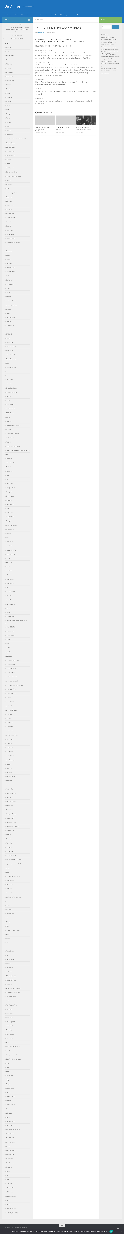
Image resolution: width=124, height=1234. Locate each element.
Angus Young (10, 80)
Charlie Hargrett (10, 267)
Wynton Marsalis (11, 1208)
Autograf (8, 114)
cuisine (8, 330)
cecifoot (8, 259)
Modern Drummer (11, 793)
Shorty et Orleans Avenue (13, 1055)
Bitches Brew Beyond (12, 172)
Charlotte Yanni (10, 272)
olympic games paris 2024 (13, 864)
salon (102, 68)
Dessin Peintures (11, 359)
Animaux (8, 89)
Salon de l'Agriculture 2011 (13, 1046)
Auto (7, 110)
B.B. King (8, 122)
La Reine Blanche (11, 668)
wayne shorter (105, 73)
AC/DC (8, 51)
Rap (7, 955)
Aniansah (8, 85)
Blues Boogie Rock (66, 15)
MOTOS (8, 797)
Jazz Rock (8, 608)
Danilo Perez (9, 342)
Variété (8, 1179)
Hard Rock (77, 15)
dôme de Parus (10, 384)
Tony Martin (9, 1159)
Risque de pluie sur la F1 (13, 992)
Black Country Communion (13, 176)
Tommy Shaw (10, 1154)
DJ (6, 375)
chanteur (112, 42)
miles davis (107, 61)
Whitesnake (9, 1192)
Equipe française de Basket (13, 425)
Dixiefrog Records (11, 367)
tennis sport (9, 1125)
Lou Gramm (9, 751)
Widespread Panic (11, 1196)
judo (7, 643)
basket (8, 126)
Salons (8, 1051)
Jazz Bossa (9, 596)
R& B (7, 943)
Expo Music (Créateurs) (12, 434)
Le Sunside (9, 714)
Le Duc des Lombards (12, 681)
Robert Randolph (11, 997)
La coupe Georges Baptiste (13, 660)
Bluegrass (9, 184)
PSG (7, 926)
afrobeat (8, 68)
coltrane (107, 44)
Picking (8, 905)
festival (114, 49)
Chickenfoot (9, 280)
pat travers (103, 66)
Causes (8, 255)
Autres (8, 118)
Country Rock (10, 326)
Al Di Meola (9, 72)
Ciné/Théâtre (10, 284)
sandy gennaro (107, 68)
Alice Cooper (9, 76)
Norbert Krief (10, 851)
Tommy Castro (10, 1150)
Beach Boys (9, 134)
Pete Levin (9, 889)
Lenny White (9, 722)
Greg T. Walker (10, 517)
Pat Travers (9, 884)
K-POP (8, 648)
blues (114, 39)
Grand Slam (9, 513)
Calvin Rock (9, 222)
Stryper (8, 1084)
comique (8, 309)
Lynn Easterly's (10, 760)
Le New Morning (11, 693)
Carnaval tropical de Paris (13, 242)
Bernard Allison (10, 147)
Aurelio (8, 105)
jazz (112, 56)
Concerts (29, 15)
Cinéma (8, 288)
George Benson (10, 488)
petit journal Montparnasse (13, 897)
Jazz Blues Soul (10, 591)
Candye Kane (9, 230)
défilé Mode (9, 350)
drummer (9, 396)
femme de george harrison (107, 49)
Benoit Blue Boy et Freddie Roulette (16, 139)
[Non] (122, 1231)
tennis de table (10, 1121)
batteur (104, 39)
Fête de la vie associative (13, 446)
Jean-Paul (41, 33)
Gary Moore (9, 483)
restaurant (108, 66)
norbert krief (116, 63)
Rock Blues (9, 1009)
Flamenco (9, 458)
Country (8, 321)
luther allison (110, 59)
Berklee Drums (10, 143)
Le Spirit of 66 (10, 702)
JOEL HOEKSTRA (10, 627)
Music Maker (9, 810)
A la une (8, 47)
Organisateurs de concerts (13, 876)
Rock (47, 15)
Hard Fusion (9, 542)
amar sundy (112, 37)
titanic (109, 70)
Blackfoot (8, 180)
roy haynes (115, 66)
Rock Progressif (10, 1021)
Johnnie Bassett (10, 635)
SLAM (8, 1063)
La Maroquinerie (10, 664)
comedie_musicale (11, 305)
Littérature (9, 743)
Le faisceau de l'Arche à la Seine (15, 685)
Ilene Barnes (9, 571)
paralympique (10, 880)
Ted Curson (9, 1109)
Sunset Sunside (10, 1096)
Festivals (8, 442)
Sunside (8, 1100)
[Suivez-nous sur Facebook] (29, 20)
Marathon (9, 768)
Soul (7, 1067)
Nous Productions (11, 855)
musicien (103, 63)
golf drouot (108, 51)
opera (7, 868)
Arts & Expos (8, 15)
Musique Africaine (11, 814)
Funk (7, 475)
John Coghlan (10, 631)
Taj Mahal (105, 70)
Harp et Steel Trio (11, 550)
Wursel (8, 1204)
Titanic (8, 1146)
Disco (7, 363)
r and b (8, 938)
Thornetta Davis (10, 1134)
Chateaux (8, 276)
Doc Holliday (9, 380)
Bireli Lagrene (10, 168)
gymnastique (10, 529)
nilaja (112, 63)
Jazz (36, 15)
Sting (7, 1080)
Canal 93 (8, 226)
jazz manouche (10, 604)
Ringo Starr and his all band (13, 988)
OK (111, 1231)
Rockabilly (9, 1030)
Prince (8, 922)
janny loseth (108, 56)
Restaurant (9, 972)
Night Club (9, 843)
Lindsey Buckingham (12, 735)
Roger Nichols (10, 1034)
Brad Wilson (9, 209)
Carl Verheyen (10, 234)
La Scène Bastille (11, 673)
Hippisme (9, 562)
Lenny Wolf (9, 727)
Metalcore (9, 772)
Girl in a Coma (10, 496)
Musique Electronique (12, 826)
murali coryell (113, 61)
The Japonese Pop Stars (13, 1130)
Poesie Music (10, 913)
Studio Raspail (10, 1088)
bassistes (9, 130)
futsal (7, 479)
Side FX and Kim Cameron (13, 1059)
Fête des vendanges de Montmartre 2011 (18, 450)
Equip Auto (9, 421)
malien (102, 61)
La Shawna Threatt (11, 677)
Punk (7, 934)
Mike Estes (9, 781)
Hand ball (8, 533)
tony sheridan (113, 70)
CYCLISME (9, 334)
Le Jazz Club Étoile (11, 689)
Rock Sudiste (9, 1026)
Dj (6, 371)
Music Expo (9, 805)
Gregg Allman (10, 521)
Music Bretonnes (11, 801)
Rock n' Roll (9, 1017)
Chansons (9, 263)
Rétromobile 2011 (11, 976)
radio (7, 947)
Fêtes (7, 454)
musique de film (10, 818)
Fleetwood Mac (10, 463)
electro (8, 417)
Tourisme (9, 1167)
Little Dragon (9, 747)
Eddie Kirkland (10, 413)
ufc (7, 1175)
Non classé (9, 847)
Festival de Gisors (11, 438)
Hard (7, 537)
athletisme (9, 101)
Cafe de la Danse (11, 218)
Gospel (8, 508)
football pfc (9, 471)
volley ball (9, 1184)
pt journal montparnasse (13, 930)
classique (8, 296)
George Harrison (10, 492)
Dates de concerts (11, 346)
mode (8, 785)
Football (8, 467)
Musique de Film (11, 822)
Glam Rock (9, 500)
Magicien (8, 764)
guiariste (116, 51)
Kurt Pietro (9, 652)
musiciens (109, 63)
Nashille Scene (10, 830)
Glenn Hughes (10, 504)
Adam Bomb (9, 64)
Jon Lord (8, 639)
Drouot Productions (11, 392)
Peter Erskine (10, 893)
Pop (7, 918)
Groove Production (11, 525)
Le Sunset (9, 706)
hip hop (8, 558)
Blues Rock (54, 15)
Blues (41, 15)
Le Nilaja (8, 697)
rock (112, 66)
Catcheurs (9, 251)
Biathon (8, 164)
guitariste (106, 54)
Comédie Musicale (11, 301)
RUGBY (8, 1042)
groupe (112, 51)
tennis (8, 1117)
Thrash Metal (10, 1138)
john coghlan (104, 59)
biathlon (8, 159)
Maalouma (116, 59)
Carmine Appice (10, 238)
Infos (22, 15)
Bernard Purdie (10, 151)
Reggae (8, 963)
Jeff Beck (8, 612)
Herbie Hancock (10, 554)
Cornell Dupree (10, 317)
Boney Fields (9, 205)
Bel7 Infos (13, 6)
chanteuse (103, 44)
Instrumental (10, 579)
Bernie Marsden (10, 155)
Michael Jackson (10, 776)
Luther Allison (10, 756)
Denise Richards (10, 355)
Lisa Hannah (9, 739)
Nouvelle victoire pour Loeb (14, 859)
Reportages (9, 967)
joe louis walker (116, 56)
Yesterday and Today (12, 1213)
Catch (7, 247)
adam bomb (105, 37)
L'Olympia (9, 656)
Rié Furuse (9, 984)
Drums (8, 400)
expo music (114, 47)
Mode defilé (9, 789)
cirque (8, 292)
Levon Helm (9, 731)
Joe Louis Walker (10, 616)
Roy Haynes (9, 1038)
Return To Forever (11, 980)
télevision (9, 1113)
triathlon (8, 1171)
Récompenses (10, 959)
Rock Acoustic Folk (11, 1005)
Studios (8, 1092)
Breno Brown (10, 213)
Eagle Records (10, 404)
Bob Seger (9, 201)
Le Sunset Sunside (11, 710)
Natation (8, 835)
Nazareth (8, 839)
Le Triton (8, 718)
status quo (112, 68)
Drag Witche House (11, 388)
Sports (17, 15)
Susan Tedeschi (10, 1105)
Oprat (7, 872)
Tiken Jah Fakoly (10, 1142)
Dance (8, 338)
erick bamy (109, 47)
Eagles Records (10, 409)
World (8, 1200)
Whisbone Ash (10, 1188)
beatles (109, 40)
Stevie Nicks (9, 1075)
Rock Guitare (9, 1013)
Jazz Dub (8, 600)
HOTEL (8, 567)
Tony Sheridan (10, 1163)
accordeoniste (10, 56)
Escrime (8, 429)
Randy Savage (10, 951)
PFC (7, 901)
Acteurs (8, 60)
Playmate (9, 909)
